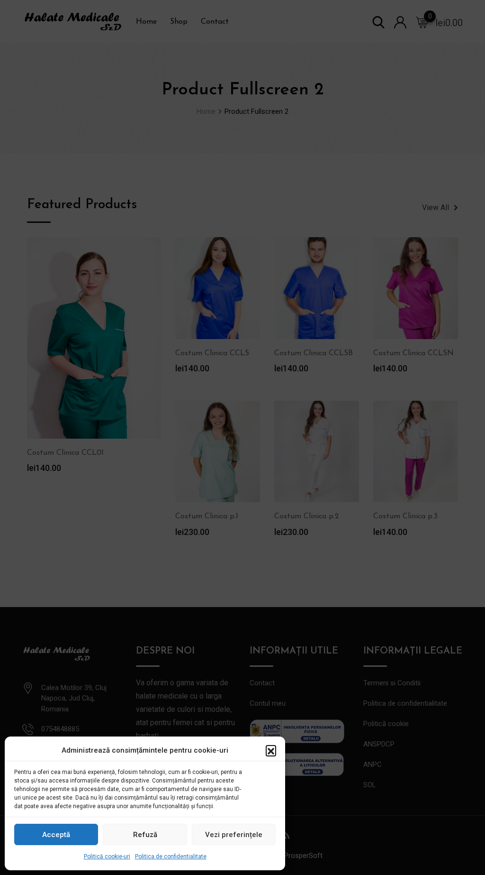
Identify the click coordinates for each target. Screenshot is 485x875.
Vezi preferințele (233, 834)
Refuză (145, 834)
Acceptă (56, 834)
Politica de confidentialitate (171, 856)
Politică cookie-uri (107, 856)
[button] (271, 750)
